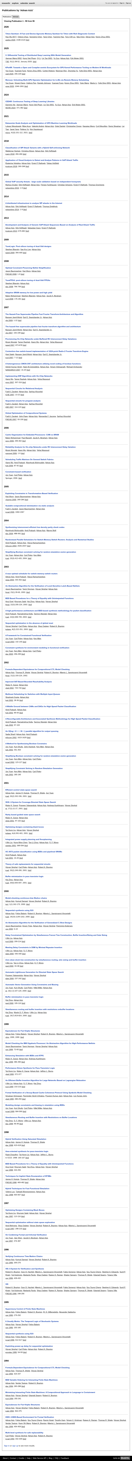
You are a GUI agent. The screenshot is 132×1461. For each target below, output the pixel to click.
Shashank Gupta (12, 697)
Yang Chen (47, 37)
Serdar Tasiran (21, 1383)
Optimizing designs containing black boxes (24, 827)
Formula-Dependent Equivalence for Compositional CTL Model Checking (37, 669)
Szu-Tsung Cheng (93, 1272)
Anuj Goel (9, 601)
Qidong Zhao (23, 37)
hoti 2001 (9, 858)
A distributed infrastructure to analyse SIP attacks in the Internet (33, 203)
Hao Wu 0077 (11, 37)
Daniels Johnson (44, 83)
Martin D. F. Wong (21, 1012)
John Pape (23, 416)
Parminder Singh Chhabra (33, 1096)
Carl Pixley (18, 475)
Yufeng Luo (10, 1192)
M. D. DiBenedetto (50, 1312)
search (32, 3)
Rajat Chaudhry (11, 1155)
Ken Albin (37, 555)
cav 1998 (9, 1170)
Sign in (122, 3)
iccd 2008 (9, 299)
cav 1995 (9, 1315)
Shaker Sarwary (70, 1275)
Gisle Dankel (60, 126)
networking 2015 (12, 188)
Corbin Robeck (49, 71)
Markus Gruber (11, 185)
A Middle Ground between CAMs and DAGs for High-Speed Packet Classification (40, 706)
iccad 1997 (9, 1229)
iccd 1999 (9, 1087)
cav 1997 (9, 1241)
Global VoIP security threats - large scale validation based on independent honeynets (43, 182)
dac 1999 (9, 1062)
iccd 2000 (9, 941)
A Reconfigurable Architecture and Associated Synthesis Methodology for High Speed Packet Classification (52, 719)
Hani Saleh (9, 354)
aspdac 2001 (10, 846)
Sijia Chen (80, 37)
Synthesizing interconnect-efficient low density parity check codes (34, 527)
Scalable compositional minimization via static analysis (29, 506)
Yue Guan (9, 71)
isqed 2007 (9, 345)
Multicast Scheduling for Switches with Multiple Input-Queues (32, 694)
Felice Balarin (21, 913)
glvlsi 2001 (9, 821)
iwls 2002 (9, 725)
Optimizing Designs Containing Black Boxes (24, 1210)
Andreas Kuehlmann (55, 805)
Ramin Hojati (48, 1420)
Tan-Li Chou (33, 842)
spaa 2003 (9, 580)
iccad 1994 (9, 1439)
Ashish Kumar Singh (13, 367)
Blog (50, 1458)
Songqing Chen (35, 37)
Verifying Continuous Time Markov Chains (24, 1256)
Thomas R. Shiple (22, 672)
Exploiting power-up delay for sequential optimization (29, 1346)
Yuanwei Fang (20, 71)
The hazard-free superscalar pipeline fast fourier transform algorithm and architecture (43, 326)
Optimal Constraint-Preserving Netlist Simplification (28, 268)
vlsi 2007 (9, 333)
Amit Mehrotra (11, 1226)
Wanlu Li (93, 83)
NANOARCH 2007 (12, 370)
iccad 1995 (9, 1340)
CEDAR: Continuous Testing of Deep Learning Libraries (29, 101)
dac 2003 (9, 654)
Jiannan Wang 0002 (13, 58)
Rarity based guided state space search (22, 815)
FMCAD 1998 (10, 1182)
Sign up (128, 3)
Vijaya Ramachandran (36, 543)
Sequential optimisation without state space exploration (30, 1222)
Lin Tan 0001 (47, 58)
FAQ (56, 1458)
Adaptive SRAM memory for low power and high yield (28, 293)
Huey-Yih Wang (24, 1423)
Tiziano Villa (112, 1275)
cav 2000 (9, 929)
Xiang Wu (35, 342)
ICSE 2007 (9, 395)
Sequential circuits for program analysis (23, 401)
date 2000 (9, 954)
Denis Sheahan (114, 126)
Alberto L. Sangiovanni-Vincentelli (73, 672)
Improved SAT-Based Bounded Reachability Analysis (28, 682)
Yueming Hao (58, 37)
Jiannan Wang (22, 105)
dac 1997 (9, 1216)
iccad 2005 (9, 512)
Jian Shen (18, 1238)
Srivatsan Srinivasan (13, 1096)
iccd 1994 (9, 1399)
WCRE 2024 (10, 108)
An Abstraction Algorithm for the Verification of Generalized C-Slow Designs (38, 923)
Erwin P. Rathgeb (39, 163)
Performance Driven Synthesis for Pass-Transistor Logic (30, 1068)
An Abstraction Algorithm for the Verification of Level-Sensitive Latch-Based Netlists (42, 586)
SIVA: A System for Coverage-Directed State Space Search (30, 802)
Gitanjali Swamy (99, 1275)
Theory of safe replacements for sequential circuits (27, 864)
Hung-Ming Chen (20, 842)
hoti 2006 (9, 466)
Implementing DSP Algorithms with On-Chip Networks (28, 376)
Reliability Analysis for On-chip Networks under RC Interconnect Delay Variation (40, 447)
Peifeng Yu (24, 129)
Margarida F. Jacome (47, 416)
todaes (8, 629)
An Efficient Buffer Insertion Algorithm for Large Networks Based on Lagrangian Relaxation (45, 1080)
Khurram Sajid (20, 601)
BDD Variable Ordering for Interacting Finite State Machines (31, 1380)
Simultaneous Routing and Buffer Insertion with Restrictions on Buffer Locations (41, 1117)
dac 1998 (9, 1145)
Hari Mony (26, 271)
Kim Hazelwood (36, 129)
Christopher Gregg (73, 126)
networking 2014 (12, 209)
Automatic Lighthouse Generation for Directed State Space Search (34, 972)
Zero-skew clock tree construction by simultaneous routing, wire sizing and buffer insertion (45, 960)
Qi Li (39, 58)
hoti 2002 (9, 700)
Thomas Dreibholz (50, 206)
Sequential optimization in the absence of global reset (29, 623)
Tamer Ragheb (24, 342)
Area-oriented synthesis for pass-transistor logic (26, 1151)
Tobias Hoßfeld (53, 163)
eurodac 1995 (11, 1352)
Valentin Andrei (38, 126)
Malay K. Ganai (11, 685)
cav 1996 (9, 1263)
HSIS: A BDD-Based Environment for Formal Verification (29, 1417)
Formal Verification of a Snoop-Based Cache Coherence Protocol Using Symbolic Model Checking (48, 1093)
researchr (6, 3)
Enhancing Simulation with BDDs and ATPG (24, 1056)
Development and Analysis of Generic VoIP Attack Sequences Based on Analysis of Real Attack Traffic (50, 225)
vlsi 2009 (9, 320)
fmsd (7, 592)
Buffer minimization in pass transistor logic (24, 876)
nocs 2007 (9, 382)
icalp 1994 (9, 1411)
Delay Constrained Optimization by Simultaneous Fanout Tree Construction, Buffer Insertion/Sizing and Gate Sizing (56, 935)
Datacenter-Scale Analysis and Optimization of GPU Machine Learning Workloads (41, 123)
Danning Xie (10, 105)
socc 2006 (9, 441)
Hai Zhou (31, 601)
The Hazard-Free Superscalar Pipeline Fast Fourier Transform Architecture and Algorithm (44, 314)
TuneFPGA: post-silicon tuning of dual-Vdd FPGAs (27, 280)
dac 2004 (9, 534)
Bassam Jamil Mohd (13, 317)
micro (7, 133)
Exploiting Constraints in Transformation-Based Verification (31, 493)
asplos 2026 (10, 40)
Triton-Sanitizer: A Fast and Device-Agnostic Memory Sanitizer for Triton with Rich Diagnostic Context (50, 34)
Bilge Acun (26, 126)
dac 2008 (9, 287)
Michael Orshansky (74, 367)
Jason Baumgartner (13, 271)
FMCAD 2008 (10, 274)
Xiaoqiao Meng (88, 126)
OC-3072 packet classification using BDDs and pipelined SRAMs (33, 852)
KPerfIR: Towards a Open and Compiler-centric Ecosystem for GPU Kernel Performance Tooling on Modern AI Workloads (58, 67)
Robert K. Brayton (57, 626)
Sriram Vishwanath (57, 367)
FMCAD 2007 (10, 419)
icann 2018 (9, 154)
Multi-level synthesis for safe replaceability (24, 1433)
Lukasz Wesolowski (13, 126)
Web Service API (39, 1458)
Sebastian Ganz (34, 228)
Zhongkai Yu (73, 71)
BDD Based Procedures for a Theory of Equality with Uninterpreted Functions (39, 598)
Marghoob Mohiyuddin (35, 463)
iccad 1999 (9, 1111)
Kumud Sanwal (21, 901)
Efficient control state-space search (21, 790)
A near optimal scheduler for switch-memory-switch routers (31, 574)
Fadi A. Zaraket (11, 392)
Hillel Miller (38, 988)
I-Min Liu (9, 842)
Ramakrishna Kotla (25, 614)
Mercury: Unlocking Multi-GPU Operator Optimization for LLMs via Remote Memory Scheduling (47, 80)
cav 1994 (9, 1374)
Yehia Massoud (56, 342)
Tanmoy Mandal (40, 614)
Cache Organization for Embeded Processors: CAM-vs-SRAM (32, 435)
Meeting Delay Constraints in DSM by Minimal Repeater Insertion (33, 947)
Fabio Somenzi (69, 1272)
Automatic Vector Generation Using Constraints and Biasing (31, 985)
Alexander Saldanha (67, 1312)
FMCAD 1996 (10, 1294)
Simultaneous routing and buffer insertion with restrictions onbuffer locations (39, 1009)
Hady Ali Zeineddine (31, 367)
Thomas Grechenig (96, 185)
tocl (6, 904)
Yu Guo (56, 58)
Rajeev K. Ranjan (56, 1275)
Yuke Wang (84, 83)
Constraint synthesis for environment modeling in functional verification (37, 648)
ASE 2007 (9, 407)
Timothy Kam (60, 1420)
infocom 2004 (10, 546)
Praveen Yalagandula (27, 805)
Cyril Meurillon (101, 126)
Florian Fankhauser (49, 185)
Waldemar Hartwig (12, 151)
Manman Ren (61, 71)
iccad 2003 (9, 642)
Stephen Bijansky (12, 249)
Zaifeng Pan (31, 83)
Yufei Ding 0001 (85, 71)
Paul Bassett (27, 438)
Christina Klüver (27, 151)
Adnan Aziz (90, 37)
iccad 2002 (9, 762)
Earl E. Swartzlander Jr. (32, 317)
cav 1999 (9, 1049)
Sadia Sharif (10, 734)
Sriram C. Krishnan (74, 1420)
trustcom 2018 (11, 166)
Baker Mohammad (12, 296)
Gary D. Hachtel (27, 1272)
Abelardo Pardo (29, 1275)
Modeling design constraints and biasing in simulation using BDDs (35, 1105)
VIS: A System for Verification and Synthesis (24, 1269)
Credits (21, 1458)
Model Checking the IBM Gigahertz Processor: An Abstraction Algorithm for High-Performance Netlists (50, 1043)
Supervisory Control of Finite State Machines (25, 1309)
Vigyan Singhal (41, 589)
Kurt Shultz (18, 747)
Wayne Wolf (51, 530)
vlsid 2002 (9, 688)
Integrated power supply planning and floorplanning (28, 839)
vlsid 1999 (9, 1074)
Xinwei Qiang (20, 83)
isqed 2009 (9, 253)
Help (29, 1458)
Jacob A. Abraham (53, 296)
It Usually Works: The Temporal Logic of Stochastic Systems (32, 1321)
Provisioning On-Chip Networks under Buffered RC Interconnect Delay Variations (41, 339)
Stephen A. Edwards (110, 1272)
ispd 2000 (9, 966)
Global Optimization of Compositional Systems (26, 413)
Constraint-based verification (18, 472)
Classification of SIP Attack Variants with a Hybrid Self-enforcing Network (37, 148)
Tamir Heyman (28, 589)
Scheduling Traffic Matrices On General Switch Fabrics (29, 459)
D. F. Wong (53, 842)
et (6, 808)
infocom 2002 (10, 737)
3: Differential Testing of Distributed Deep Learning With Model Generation (38, 55)
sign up (15, 1446)
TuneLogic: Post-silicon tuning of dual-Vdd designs (28, 246)
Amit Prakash (19, 463)
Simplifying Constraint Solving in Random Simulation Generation (34, 768)
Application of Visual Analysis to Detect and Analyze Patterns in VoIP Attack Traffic (41, 160)
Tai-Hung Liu (10, 830)
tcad (7, 558)
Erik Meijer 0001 (77, 58)
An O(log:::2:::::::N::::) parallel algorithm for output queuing (31, 731)
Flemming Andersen (64, 926)
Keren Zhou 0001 (103, 37)
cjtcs (7, 1037)
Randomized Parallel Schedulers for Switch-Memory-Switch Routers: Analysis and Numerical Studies (49, 540)
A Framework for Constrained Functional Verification (28, 635)
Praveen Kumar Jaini (53, 1096)
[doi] (27, 40)
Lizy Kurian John (80, 1096)
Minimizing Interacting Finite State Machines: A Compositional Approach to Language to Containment (50, 1392)
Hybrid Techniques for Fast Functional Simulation (27, 1188)
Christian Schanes (65, 185)
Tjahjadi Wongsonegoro (25, 1192)
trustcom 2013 (11, 231)
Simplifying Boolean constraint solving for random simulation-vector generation (40, 552)
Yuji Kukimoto (16, 1275)
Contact (13, 1458)
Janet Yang (14, 129)
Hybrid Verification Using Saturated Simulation (25, 1139)
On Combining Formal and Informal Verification (26, 1235)
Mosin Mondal (11, 342)
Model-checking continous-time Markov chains (26, 898)
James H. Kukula (22, 793)
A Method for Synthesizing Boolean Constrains (26, 744)
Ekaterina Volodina (13, 163)
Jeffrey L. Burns (46, 1071)
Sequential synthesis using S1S (19, 910)
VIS (6, 1284)
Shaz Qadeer (43, 626)
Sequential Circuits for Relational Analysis (24, 388)
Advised (15, 16)
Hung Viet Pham (29, 58)
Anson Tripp (27, 926)
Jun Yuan (9, 475)
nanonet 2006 (11, 453)
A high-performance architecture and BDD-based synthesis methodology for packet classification (48, 611)
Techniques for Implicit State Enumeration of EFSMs (28, 1176)
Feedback (65, 1458)
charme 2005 (10, 500)
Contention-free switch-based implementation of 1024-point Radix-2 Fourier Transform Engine (46, 351)
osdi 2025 (9, 74)
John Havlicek (29, 747)
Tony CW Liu (70, 37)
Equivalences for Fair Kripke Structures (22, 1031)
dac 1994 (9, 1386)
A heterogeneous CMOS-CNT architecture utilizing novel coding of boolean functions (43, 364)
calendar (24, 3)
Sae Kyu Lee (25, 249)
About (5, 1458)
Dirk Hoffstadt (50, 151)
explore (15, 3)
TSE (7, 62)
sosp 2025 (9, 86)
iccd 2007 (9, 358)
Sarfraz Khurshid (36, 392)
